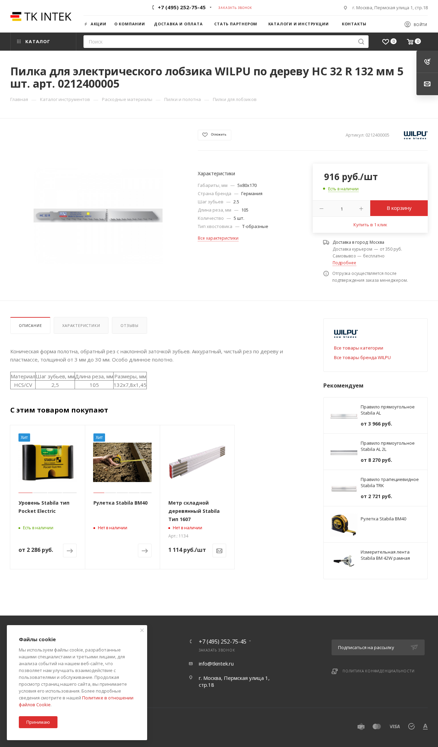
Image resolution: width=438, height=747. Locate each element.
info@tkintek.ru (216, 663)
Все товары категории (358, 348)
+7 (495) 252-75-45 (182, 7)
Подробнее (344, 263)
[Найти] (361, 41)
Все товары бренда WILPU (362, 357)
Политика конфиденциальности (379, 671)
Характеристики (81, 325)
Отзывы (129, 325)
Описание (30, 325)
